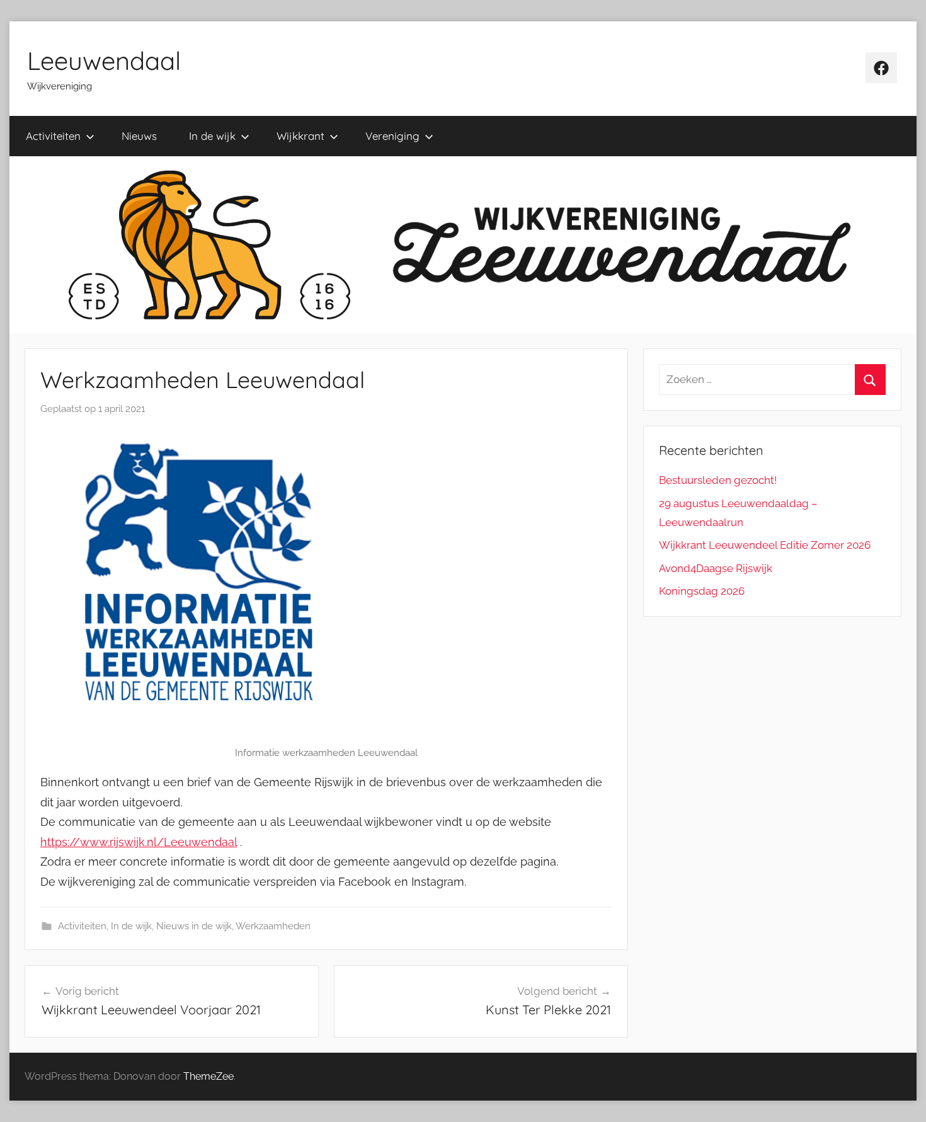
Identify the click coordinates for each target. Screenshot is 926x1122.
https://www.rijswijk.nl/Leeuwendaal (138, 842)
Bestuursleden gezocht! (718, 480)
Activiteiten (53, 135)
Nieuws (139, 135)
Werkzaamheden (273, 926)
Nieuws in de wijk (194, 926)
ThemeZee (208, 1076)
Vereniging (392, 135)
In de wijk (212, 135)
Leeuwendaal (104, 60)
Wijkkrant (300, 135)
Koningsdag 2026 (702, 591)
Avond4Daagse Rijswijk (715, 568)
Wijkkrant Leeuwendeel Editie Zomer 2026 (765, 545)
